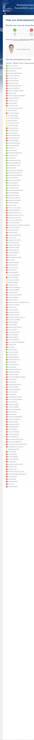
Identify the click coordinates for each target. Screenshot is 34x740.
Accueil (5, 13)
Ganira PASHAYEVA (21, 39)
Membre (16, 63)
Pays (21, 63)
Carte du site (5, 0)
